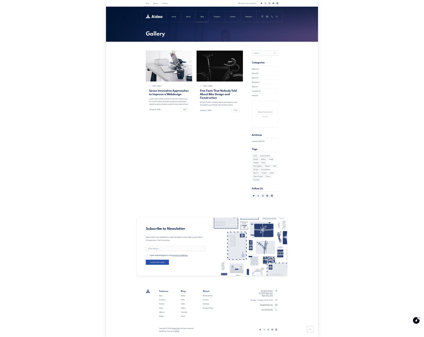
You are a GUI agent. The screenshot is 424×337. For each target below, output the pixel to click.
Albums (162, 312)
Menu (161, 308)
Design (255, 159)
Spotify (255, 173)
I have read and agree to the (173, 255)
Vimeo (268, 176)
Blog (147, 3)
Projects (217, 16)
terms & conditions (180, 255)
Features (248, 16)
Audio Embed (265, 156)
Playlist (267, 166)
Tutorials (255, 91)
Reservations (208, 295)
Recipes (255, 82)
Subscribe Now (157, 262)
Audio (255, 156)
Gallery (159, 86)
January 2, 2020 (205, 110)
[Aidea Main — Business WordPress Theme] (154, 16)
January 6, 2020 (155, 109)
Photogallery (257, 166)
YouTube (256, 180)
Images (256, 163)
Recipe (255, 169)
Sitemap (206, 304)
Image (271, 159)
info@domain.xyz (266, 305)
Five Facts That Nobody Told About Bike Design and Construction (218, 94)
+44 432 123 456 (267, 309)
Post (274, 166)
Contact (165, 3)
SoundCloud (265, 169)
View (186, 109)
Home (174, 16)
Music (254, 73)
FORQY (176, 331)
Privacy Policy (208, 308)
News (205, 86)
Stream (264, 173)
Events (232, 16)
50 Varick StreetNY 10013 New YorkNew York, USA (266, 293)
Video (254, 95)
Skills (154, 86)
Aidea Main (176, 328)
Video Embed (258, 176)
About (155, 3)
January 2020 (257, 141)
